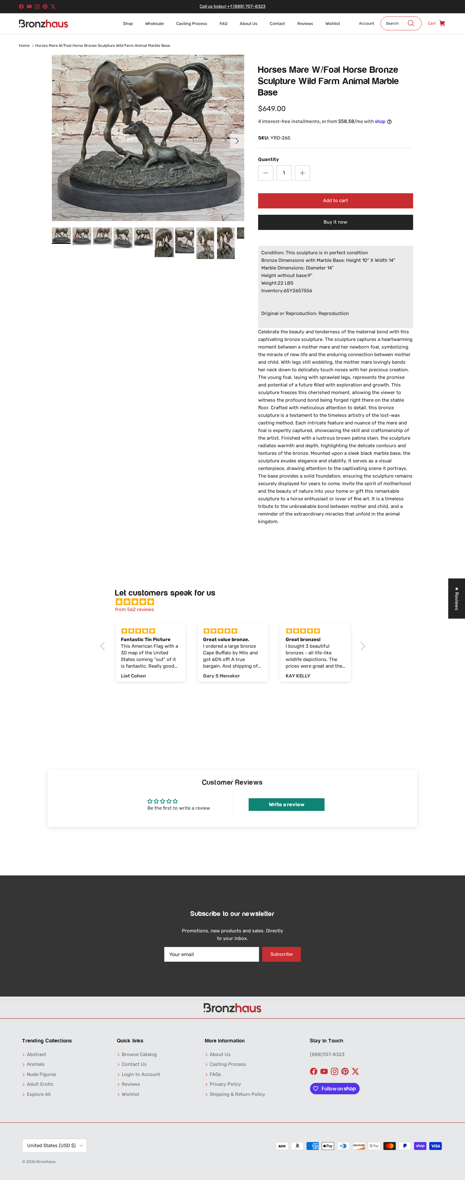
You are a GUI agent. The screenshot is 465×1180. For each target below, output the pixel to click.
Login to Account (141, 1074)
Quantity (268, 159)
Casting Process (191, 23)
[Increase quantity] (302, 173)
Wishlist (333, 23)
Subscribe (281, 954)
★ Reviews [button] (457, 598)
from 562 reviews (134, 609)
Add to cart (335, 200)
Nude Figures (41, 1074)
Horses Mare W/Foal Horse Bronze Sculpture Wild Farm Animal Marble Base (102, 45)
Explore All (39, 1094)
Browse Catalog (139, 1054)
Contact (277, 23)
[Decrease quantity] (265, 173)
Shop (128, 23)
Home (24, 45)
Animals (36, 1064)
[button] (103, 646)
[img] (235, 602)
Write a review (286, 804)
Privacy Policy (225, 1084)
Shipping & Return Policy (237, 1094)
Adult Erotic (40, 1084)
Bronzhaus (45, 1161)
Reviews (305, 23)
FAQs (215, 1074)
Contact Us (134, 1064)
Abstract (36, 1054)
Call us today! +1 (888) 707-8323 (232, 6)
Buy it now (335, 222)
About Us (248, 23)
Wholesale (154, 23)
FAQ (223, 23)
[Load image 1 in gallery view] (148, 138)
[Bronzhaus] (43, 24)
